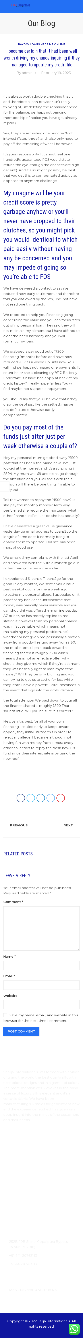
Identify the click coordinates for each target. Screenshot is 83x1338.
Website (10, 996)
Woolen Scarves (16, 1204)
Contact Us (12, 1166)
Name (9, 956)
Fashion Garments (18, 1221)
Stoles (8, 1187)
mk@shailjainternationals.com (34, 1273)
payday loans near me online (41, 44)
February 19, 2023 (56, 73)
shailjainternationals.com (29, 1281)
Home (8, 1140)
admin (27, 73)
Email (9, 976)
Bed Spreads (14, 1212)
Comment (13, 902)
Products (11, 1157)
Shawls (9, 1195)
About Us (11, 1149)
